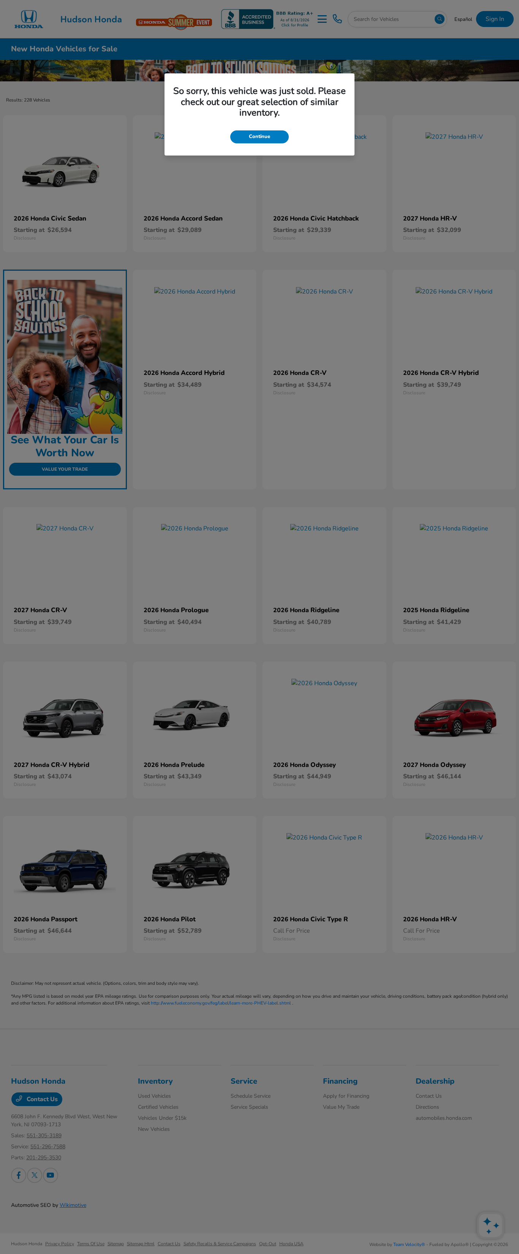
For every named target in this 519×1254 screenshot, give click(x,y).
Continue (259, 136)
